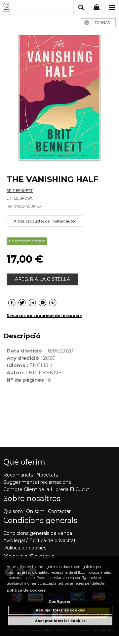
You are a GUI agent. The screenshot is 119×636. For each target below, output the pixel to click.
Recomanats (18, 475)
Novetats (47, 475)
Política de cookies (24, 548)
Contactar (59, 511)
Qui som (13, 511)
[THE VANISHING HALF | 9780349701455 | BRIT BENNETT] (59, 98)
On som (35, 511)
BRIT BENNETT (20, 191)
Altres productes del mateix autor (45, 221)
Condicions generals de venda (37, 533)
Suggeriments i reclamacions (37, 482)
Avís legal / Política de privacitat (39, 540)
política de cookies (26, 590)
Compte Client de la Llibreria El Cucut (46, 489)
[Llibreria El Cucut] (25, 8)
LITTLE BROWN (20, 198)
